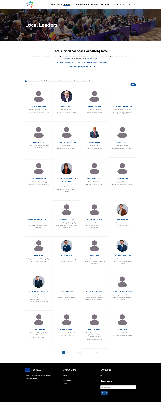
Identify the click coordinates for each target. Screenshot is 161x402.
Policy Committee (103, 56)
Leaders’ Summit (92, 58)
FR (101, 375)
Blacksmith (41, 381)
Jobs (64, 378)
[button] (80, 62)
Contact (65, 375)
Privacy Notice (67, 380)
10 (96, 352)
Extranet (65, 383)
